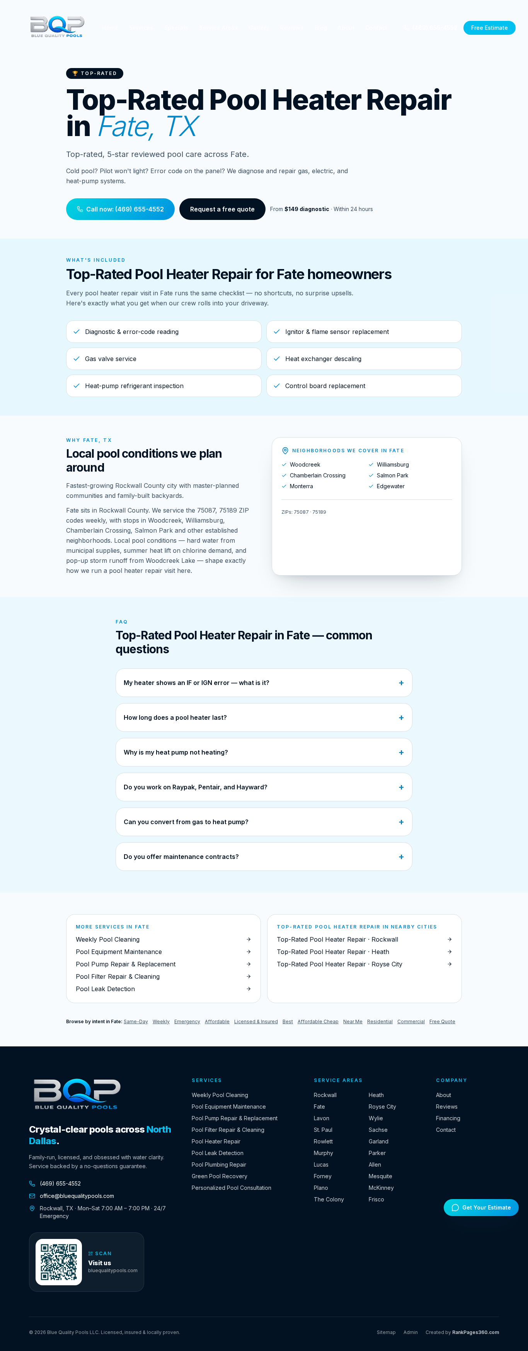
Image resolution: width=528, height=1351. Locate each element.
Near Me (353, 1021)
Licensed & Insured (256, 1021)
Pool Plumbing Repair (219, 1164)
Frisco (376, 1199)
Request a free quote (222, 209)
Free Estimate (489, 27)
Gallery (259, 27)
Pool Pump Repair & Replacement (235, 1118)
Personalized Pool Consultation (231, 1187)
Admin (411, 1332)
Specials (176, 27)
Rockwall (325, 1095)
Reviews (292, 27)
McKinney (381, 1187)
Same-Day (136, 1021)
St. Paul (323, 1129)
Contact (376, 27)
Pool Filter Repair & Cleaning (228, 1129)
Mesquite (380, 1176)
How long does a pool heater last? (264, 717)
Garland (378, 1141)
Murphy (323, 1153)
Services (141, 27)
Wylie (376, 1118)
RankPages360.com (475, 1332)
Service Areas (218, 27)
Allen (375, 1164)
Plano (321, 1187)
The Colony (329, 1199)
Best (288, 1021)
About (346, 27)
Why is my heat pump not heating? (264, 752)
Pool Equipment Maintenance (229, 1106)
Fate (319, 1106)
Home (110, 27)
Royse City (382, 1106)
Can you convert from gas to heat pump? (264, 821)
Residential (380, 1021)
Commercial (411, 1021)
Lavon (321, 1118)
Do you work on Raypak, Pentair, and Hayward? (264, 786)
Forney (323, 1176)
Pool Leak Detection (218, 1153)
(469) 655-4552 (434, 27)
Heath (376, 1095)
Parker (377, 1153)
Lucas (321, 1164)
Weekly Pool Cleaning (220, 1095)
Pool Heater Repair (216, 1141)
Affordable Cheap (318, 1021)
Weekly (161, 1021)
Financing (448, 1118)
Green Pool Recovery (219, 1176)
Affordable (217, 1021)
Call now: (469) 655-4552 (125, 209)
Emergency (187, 1021)
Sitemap (386, 1332)
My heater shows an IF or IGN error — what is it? (264, 682)
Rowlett (323, 1141)
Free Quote (442, 1021)
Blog (321, 27)
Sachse (378, 1129)
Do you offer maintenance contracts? (264, 856)
